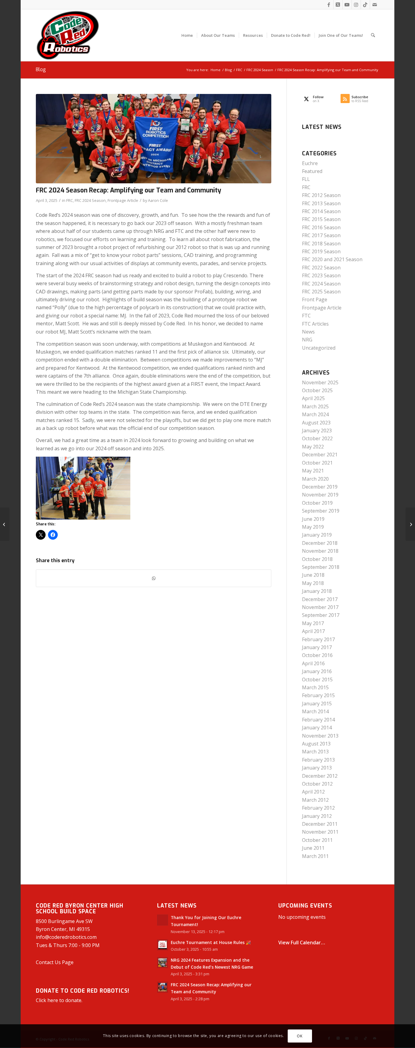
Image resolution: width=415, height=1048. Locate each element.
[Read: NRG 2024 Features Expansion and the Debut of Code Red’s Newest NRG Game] (162, 962)
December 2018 (320, 543)
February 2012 (318, 807)
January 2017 (317, 647)
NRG (307, 339)
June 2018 (313, 575)
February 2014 (318, 719)
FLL (306, 179)
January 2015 (317, 703)
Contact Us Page (55, 962)
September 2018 (320, 567)
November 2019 (320, 494)
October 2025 (317, 390)
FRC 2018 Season (321, 243)
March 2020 (315, 479)
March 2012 (315, 800)
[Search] (373, 35)
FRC (69, 200)
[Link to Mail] (374, 4)
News (308, 331)
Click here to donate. (59, 1000)
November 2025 (320, 382)
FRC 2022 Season (321, 267)
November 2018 (320, 551)
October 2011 (317, 840)
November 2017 (320, 607)
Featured (312, 171)
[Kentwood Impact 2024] (153, 138)
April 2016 (313, 663)
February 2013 (318, 759)
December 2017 (320, 599)
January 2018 (317, 591)
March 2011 (315, 856)
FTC (306, 315)
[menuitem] (187, 35)
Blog (41, 69)
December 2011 (320, 824)
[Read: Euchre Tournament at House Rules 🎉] (162, 944)
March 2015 (315, 687)
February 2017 (318, 639)
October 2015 (317, 679)
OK (299, 1036)
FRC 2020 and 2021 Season (332, 259)
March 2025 (315, 406)
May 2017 (313, 623)
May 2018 (313, 583)
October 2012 (317, 783)
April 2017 (313, 631)
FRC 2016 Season (321, 227)
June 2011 (313, 848)
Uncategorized (318, 347)
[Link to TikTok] (365, 4)
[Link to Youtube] (347, 4)
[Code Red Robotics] (68, 35)
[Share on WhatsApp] (153, 578)
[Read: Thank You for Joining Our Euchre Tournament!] (162, 920)
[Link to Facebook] (328, 4)
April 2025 (313, 398)
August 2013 (316, 743)
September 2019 (320, 510)
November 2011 (320, 831)
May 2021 (313, 470)
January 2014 (317, 727)
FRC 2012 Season (321, 195)
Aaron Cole (158, 200)
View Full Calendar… (301, 942)
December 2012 (320, 776)
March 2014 (315, 711)
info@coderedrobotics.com (66, 937)
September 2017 (320, 615)
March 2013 (315, 751)
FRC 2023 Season (321, 275)
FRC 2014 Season (321, 211)
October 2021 (317, 462)
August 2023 (316, 422)
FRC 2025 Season (321, 291)
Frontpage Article (123, 200)
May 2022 (313, 446)
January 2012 (317, 816)
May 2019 (313, 527)
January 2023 (317, 430)
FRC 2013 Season (321, 203)
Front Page (314, 299)
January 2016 (317, 671)
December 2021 (320, 454)
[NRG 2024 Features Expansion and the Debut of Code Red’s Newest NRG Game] (410, 524)
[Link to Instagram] (356, 4)
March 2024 (315, 414)
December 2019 (320, 486)
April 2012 (313, 791)
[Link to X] (338, 4)
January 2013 (317, 767)
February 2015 (318, 695)
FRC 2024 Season (90, 200)
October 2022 (317, 438)
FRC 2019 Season (321, 251)
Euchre (310, 163)
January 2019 (317, 534)
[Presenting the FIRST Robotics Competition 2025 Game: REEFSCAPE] (4, 524)
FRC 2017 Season (321, 235)
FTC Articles (315, 323)
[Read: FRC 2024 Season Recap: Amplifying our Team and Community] (162, 987)
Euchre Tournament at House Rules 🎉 (211, 942)
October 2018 (317, 559)
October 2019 (317, 503)
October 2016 (317, 655)
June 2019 (313, 519)
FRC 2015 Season (321, 219)
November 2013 (320, 735)
